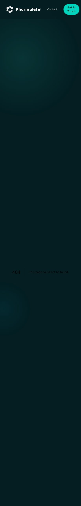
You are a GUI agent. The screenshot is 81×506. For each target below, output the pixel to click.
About (37, 9)
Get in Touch (71, 9)
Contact (52, 9)
